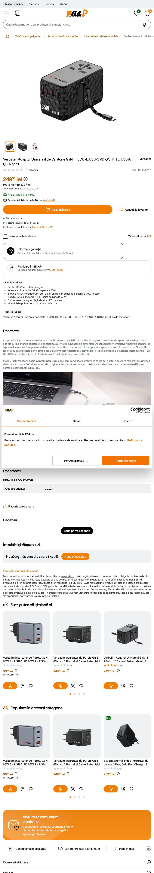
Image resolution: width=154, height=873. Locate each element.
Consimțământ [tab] (26, 421)
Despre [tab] (127, 421)
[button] (6, 13)
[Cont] (18, 13)
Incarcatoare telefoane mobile (101, 36)
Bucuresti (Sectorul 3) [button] (42, 227)
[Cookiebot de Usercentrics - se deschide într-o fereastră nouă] (133, 410)
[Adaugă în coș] (10, 685)
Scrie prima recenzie (77, 531)
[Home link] (7, 36)
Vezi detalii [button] (48, 200)
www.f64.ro (67, 576)
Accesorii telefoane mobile (63, 36)
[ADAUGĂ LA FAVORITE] (31, 686)
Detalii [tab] (77, 421)
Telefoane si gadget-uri (28, 36)
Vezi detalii (57, 269)
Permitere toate (126, 460)
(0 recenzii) (32, 170)
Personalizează (74, 460)
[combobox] (77, 24)
